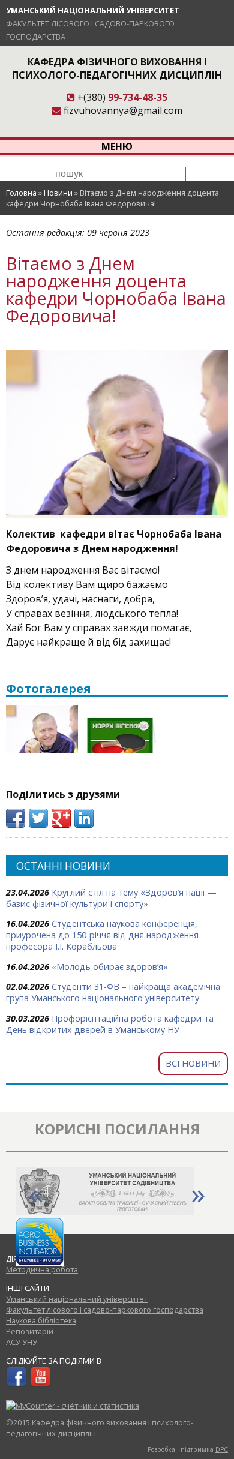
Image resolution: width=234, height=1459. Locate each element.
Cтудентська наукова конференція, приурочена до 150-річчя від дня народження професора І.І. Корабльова (102, 935)
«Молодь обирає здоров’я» (110, 966)
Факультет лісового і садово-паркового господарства (104, 1309)
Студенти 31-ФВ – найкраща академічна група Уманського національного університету (113, 992)
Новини (58, 192)
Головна (21, 192)
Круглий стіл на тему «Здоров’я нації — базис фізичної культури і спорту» (111, 898)
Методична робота (42, 1269)
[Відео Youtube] (40, 1384)
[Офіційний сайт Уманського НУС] (104, 1211)
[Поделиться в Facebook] (15, 818)
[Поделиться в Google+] (61, 818)
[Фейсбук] (16, 1384)
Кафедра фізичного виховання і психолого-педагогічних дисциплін (117, 68)
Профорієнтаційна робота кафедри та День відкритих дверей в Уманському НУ (110, 1024)
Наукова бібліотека (41, 1320)
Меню (117, 146)
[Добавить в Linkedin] (84, 818)
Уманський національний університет (92, 10)
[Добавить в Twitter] (38, 818)
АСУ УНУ (21, 1342)
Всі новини (193, 1063)
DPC (221, 1449)
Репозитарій (29, 1331)
